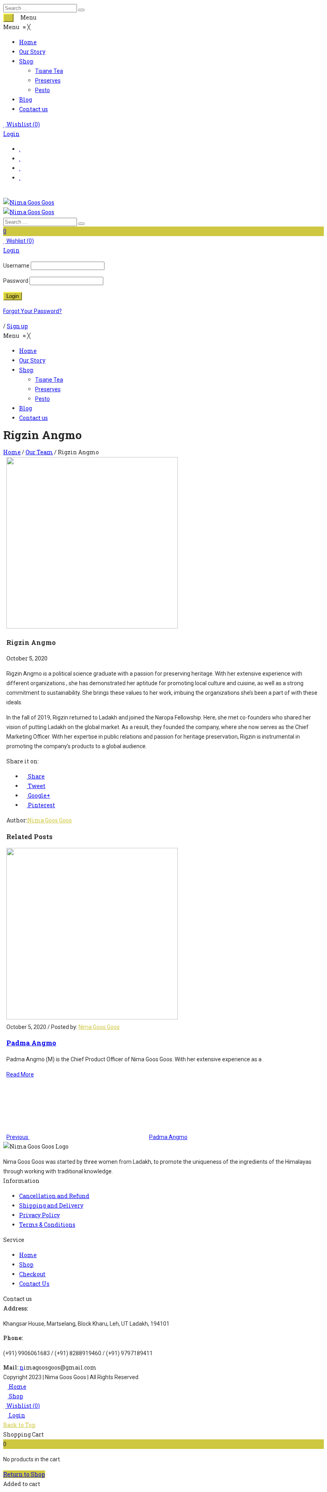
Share (36, 776)
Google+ (38, 795)
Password (15, 281)
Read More (20, 1074)
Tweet (36, 786)
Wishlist (22, 124)
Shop (15, 1396)
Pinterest (41, 805)
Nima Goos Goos (49, 820)
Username (16, 265)
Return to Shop (24, 1474)
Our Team (39, 452)
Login (11, 134)
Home (12, 452)
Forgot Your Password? (32, 311)
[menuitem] (28, 42)
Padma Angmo (31, 1043)
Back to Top (19, 1425)
